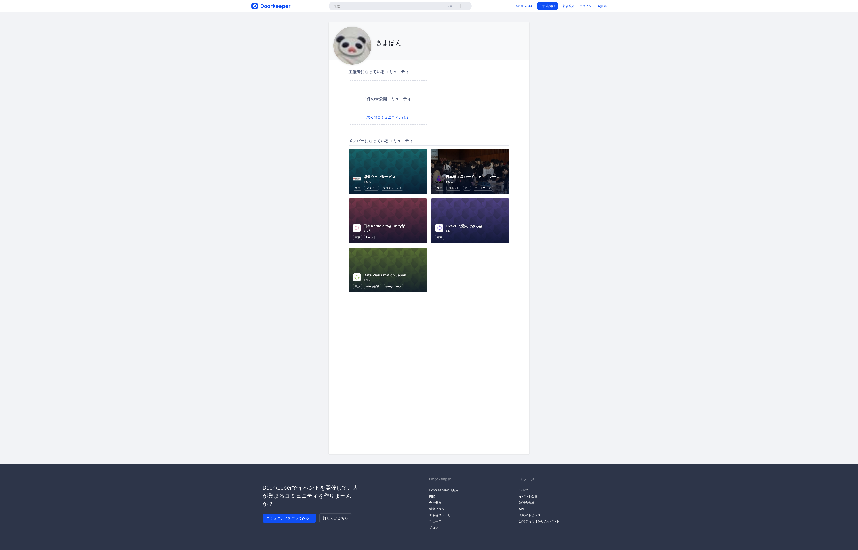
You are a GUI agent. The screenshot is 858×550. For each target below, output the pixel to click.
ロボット (453, 188)
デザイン (371, 188)
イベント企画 (528, 496)
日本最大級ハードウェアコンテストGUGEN (481, 176)
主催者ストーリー (441, 515)
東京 (357, 188)
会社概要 (435, 502)
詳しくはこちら (335, 518)
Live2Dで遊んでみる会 (464, 226)
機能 (432, 496)
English (601, 6)
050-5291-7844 (520, 6)
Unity (369, 237)
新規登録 (568, 6)
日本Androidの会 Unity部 (384, 226)
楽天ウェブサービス (380, 176)
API (521, 509)
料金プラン (437, 509)
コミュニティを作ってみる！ (289, 518)
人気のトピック (530, 515)
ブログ (433, 527)
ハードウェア (483, 188)
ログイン (585, 6)
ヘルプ (523, 490)
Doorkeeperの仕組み (444, 490)
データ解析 (373, 286)
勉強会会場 (526, 502)
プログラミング (392, 188)
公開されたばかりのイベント (539, 521)
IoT (467, 188)
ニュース (435, 521)
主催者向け (547, 6)
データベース (393, 286)
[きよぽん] (377, 53)
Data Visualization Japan (385, 275)
